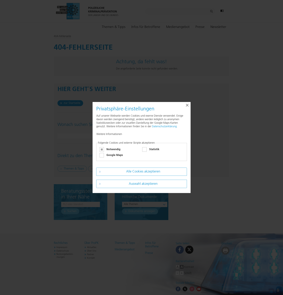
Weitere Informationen (109, 134)
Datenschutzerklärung (164, 126)
